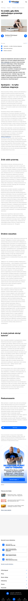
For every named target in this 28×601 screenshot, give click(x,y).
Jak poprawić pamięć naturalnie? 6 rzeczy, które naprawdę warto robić (16, 501)
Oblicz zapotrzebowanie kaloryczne (11, 549)
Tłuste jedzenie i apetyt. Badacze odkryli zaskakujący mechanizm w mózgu (16, 506)
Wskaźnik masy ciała (10, 545)
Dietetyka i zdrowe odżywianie (18, 7)
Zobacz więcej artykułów (6, 510)
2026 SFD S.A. (18, 592)
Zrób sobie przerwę (8, 48)
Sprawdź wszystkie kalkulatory (7, 564)
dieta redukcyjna (5, 62)
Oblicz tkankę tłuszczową (11, 559)
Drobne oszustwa (8, 50)
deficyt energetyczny (6, 136)
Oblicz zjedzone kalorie (11, 555)
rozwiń (24, 43)
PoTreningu (3, 7)
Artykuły (8, 7)
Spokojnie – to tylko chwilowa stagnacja (13, 46)
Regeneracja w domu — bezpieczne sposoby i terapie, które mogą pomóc (15, 495)
